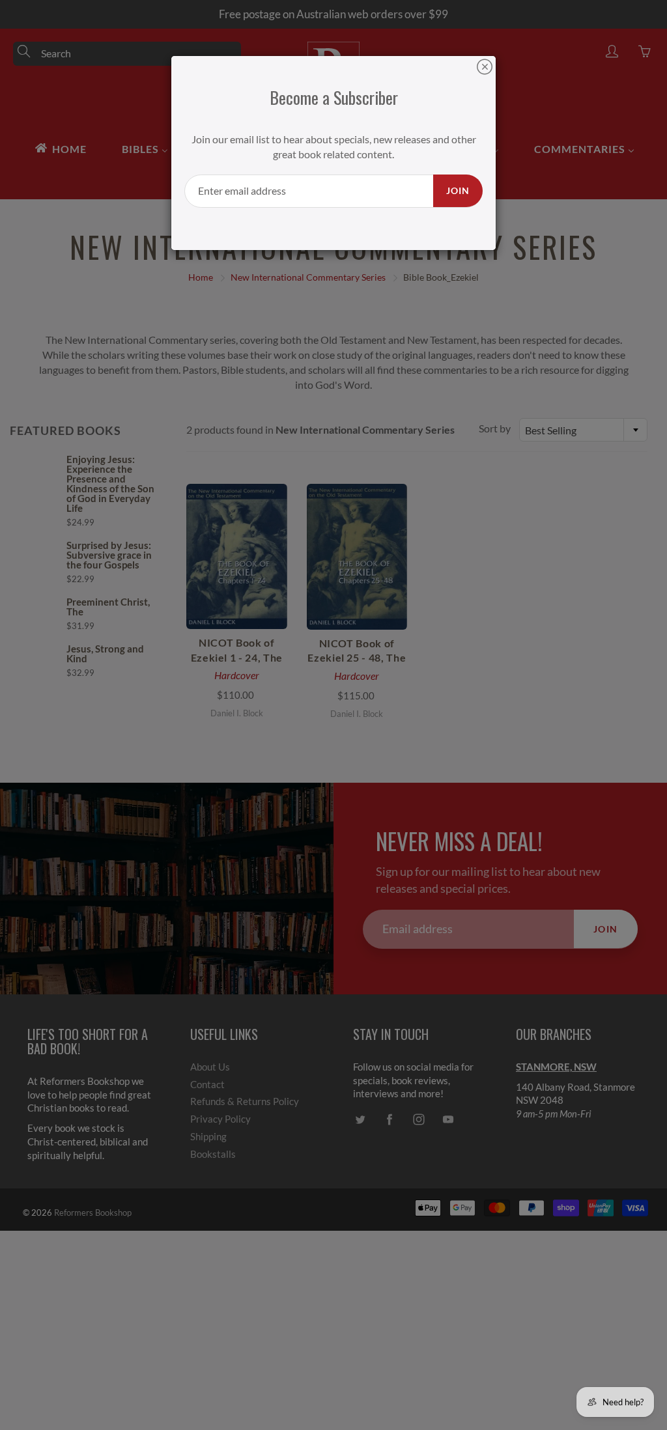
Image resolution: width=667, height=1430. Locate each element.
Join (458, 190)
